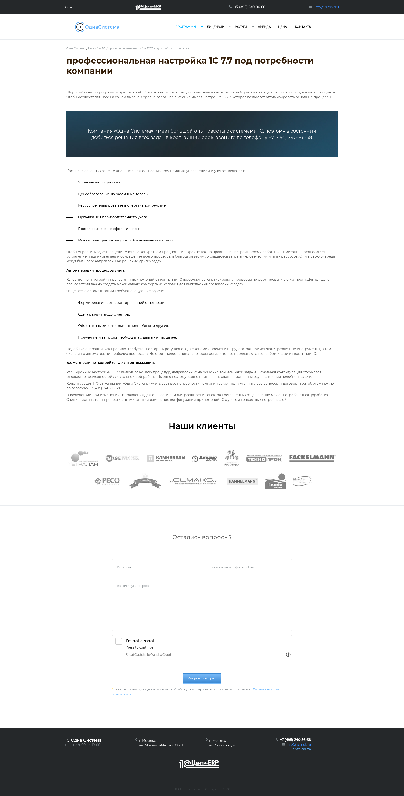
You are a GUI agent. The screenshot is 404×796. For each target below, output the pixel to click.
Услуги (241, 27)
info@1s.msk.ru (299, 744)
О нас (69, 7)
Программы (185, 27)
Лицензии (215, 27)
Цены (283, 27)
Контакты (303, 27)
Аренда (264, 27)
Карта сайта (300, 749)
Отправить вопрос (202, 678)
